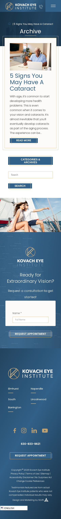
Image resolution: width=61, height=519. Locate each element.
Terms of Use (32, 474)
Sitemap (45, 474)
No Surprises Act (43, 478)
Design (16, 500)
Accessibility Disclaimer (21, 478)
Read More (23, 140)
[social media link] (14, 430)
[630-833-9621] (42, 5)
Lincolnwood (38, 399)
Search (20, 185)
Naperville (37, 389)
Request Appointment (30, 334)
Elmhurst (13, 389)
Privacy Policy (17, 474)
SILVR (41, 500)
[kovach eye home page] (30, 374)
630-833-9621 (30, 444)
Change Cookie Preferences (30, 481)
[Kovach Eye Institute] (20, 6)
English (9, 508)
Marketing (30, 500)
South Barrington (14, 403)
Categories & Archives (30, 161)
